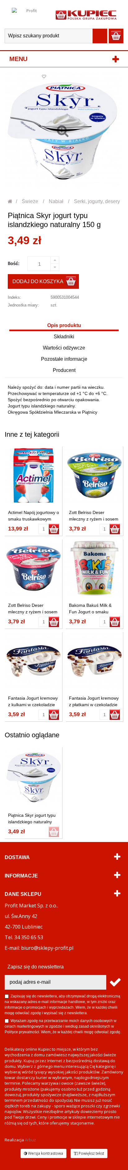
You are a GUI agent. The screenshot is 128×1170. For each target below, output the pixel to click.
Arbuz (30, 1140)
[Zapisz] (114, 982)
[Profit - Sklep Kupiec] (86, 14)
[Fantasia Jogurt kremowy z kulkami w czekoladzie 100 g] (33, 661)
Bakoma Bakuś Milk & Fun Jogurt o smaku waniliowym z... (90, 612)
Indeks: (14, 297)
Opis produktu (64, 325)
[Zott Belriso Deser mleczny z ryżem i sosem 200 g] (94, 475)
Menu (18, 58)
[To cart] (54, 529)
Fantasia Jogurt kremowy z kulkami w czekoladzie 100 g (33, 705)
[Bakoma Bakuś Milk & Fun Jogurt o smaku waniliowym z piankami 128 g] (94, 568)
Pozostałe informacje (64, 359)
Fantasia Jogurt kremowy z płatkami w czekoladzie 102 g (94, 705)
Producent (64, 370)
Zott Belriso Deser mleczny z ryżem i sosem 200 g (93, 519)
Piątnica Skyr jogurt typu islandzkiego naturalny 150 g (32, 822)
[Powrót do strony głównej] (10, 201)
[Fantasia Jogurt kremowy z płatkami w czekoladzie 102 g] (94, 661)
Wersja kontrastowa (45, 1153)
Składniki (64, 336)
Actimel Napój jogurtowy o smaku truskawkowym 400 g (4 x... (33, 519)
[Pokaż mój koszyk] (116, 36)
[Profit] (29, 14)
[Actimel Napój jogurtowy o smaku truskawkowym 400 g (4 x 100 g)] (33, 475)
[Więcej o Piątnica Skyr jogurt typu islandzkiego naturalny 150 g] (33, 777)
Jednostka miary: (23, 305)
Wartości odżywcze (64, 347)
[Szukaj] (100, 36)
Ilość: (14, 263)
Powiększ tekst (91, 1153)
